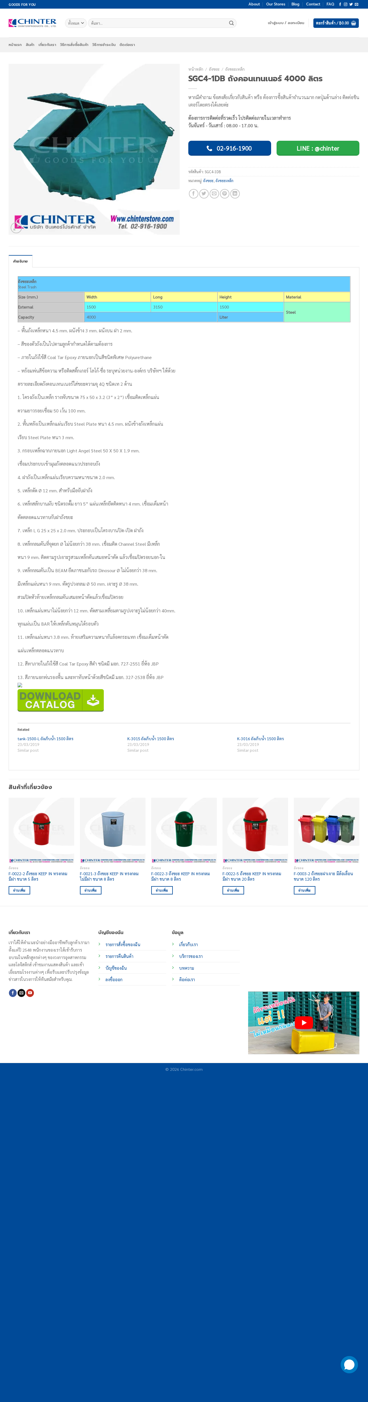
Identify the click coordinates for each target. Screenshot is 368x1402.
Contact (313, 4)
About (254, 4)
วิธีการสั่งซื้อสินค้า (74, 44)
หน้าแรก (15, 44)
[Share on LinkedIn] (235, 193)
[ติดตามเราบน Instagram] (345, 5)
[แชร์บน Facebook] (193, 193)
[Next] (359, 851)
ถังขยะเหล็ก (235, 69)
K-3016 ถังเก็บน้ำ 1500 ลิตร (260, 738)
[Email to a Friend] (214, 193)
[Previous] (9, 851)
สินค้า (30, 44)
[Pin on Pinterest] (224, 193)
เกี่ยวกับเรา (47, 44)
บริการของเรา (191, 956)
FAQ (330, 4)
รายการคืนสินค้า (119, 956)
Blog (296, 4)
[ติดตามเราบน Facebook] (340, 5)
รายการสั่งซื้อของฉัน (123, 944)
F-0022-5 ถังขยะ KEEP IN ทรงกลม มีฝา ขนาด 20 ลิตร (252, 876)
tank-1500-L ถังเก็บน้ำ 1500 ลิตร (45, 738)
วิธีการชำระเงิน (104, 44)
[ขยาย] (16, 228)
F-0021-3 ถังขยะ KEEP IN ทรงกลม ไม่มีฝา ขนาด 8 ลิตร (109, 876)
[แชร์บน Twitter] (204, 193)
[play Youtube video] (303, 1023)
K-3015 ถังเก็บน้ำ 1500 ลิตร (150, 738)
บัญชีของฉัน (116, 968)
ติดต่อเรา (127, 44)
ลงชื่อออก (114, 979)
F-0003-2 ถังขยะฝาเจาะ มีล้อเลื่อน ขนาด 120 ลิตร (323, 876)
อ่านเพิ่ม (19, 890)
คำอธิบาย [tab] (20, 261)
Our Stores (275, 4)
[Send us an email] (356, 5)
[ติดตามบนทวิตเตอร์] (351, 5)
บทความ (186, 968)
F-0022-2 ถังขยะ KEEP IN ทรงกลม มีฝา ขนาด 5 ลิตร (38, 876)
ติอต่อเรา (187, 979)
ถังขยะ (214, 69)
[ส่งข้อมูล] (231, 23)
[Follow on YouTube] (30, 993)
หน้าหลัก (195, 69)
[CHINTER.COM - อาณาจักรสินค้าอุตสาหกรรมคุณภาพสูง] (32, 23)
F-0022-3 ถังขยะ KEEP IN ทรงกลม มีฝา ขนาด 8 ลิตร (180, 876)
